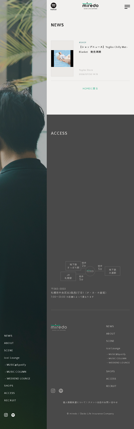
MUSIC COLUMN (117, 358)
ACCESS (111, 378)
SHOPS (110, 371)
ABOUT (110, 333)
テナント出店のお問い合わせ (103, 402)
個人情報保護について (74, 402)
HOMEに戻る (90, 88)
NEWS (110, 326)
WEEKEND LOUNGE (119, 363)
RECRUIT (111, 386)
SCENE (110, 341)
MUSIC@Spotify (117, 354)
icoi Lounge (113, 348)
